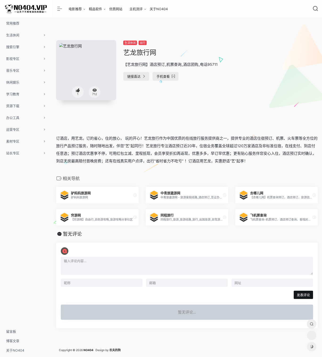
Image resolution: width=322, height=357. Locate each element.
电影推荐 (75, 9)
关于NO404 (159, 9)
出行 (142, 43)
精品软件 (95, 9)
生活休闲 (130, 43)
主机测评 (136, 9)
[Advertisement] (276, 73)
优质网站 (115, 9)
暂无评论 (72, 234)
